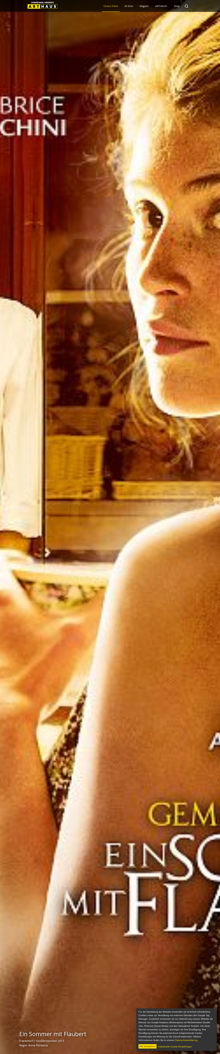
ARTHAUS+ (161, 6)
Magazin (144, 6)
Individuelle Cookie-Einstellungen (175, 1046)
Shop (177, 6)
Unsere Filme (110, 6)
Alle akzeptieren (147, 1046)
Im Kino (128, 6)
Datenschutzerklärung (186, 1040)
